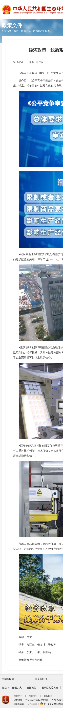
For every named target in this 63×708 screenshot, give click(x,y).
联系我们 (48, 696)
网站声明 (18, 696)
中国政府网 (8, 679)
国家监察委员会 (49, 687)
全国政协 (31, 687)
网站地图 (33, 696)
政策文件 (26, 31)
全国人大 (17, 687)
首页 (16, 31)
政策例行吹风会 (41, 31)
